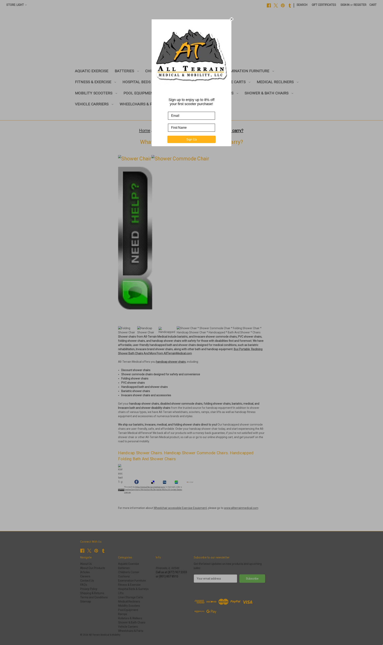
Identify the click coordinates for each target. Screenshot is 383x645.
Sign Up (191, 139)
